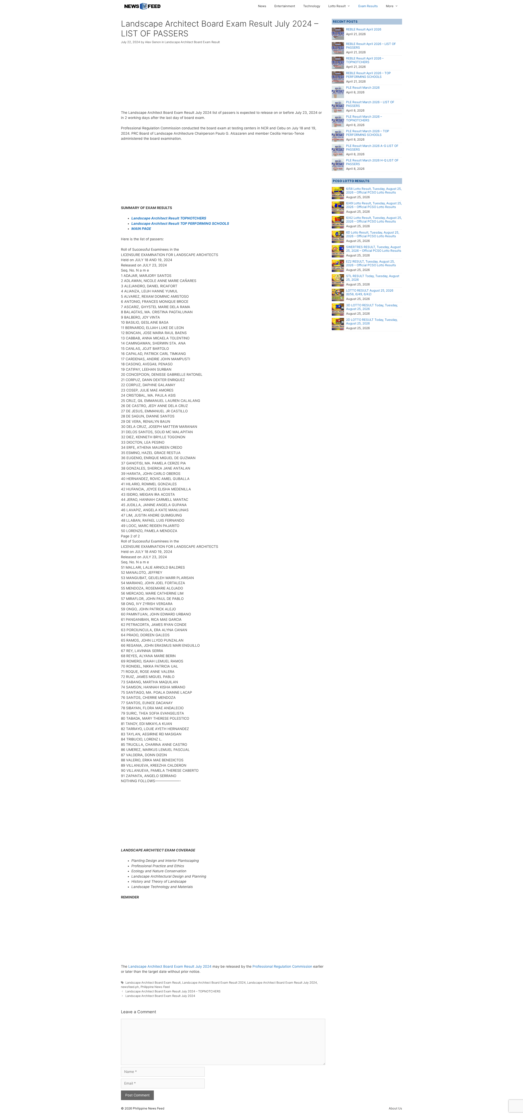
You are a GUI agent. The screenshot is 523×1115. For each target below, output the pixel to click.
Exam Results (368, 6)
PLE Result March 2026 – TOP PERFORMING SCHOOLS (367, 133)
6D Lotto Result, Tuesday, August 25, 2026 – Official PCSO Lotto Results (372, 234)
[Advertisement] (223, 79)
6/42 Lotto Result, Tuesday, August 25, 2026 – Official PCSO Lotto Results (374, 219)
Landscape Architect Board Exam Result (192, 42)
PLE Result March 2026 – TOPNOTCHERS (364, 118)
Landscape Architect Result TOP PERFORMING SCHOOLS (180, 223)
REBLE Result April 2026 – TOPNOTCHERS (365, 60)
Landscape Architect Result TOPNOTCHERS (168, 218)
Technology (311, 6)
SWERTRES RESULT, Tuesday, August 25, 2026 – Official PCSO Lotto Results (373, 249)
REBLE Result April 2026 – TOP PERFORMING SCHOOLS (368, 75)
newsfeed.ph (130, 987)
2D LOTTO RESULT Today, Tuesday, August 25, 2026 (372, 321)
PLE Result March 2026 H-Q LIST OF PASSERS (372, 162)
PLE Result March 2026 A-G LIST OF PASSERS (372, 147)
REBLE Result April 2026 (363, 29)
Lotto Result (337, 6)
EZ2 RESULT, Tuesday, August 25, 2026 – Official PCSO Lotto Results (371, 263)
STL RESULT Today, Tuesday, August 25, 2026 (372, 278)
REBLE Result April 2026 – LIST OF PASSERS (371, 45)
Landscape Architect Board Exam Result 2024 (214, 982)
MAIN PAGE (141, 229)
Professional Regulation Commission (283, 966)
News (262, 6)
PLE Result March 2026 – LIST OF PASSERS (370, 104)
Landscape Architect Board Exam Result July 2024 (169, 966)
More (389, 6)
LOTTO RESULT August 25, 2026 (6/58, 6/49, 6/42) (369, 292)
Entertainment (284, 6)
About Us (395, 1108)
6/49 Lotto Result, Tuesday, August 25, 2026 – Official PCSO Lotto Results (374, 205)
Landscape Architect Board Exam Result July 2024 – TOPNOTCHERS (172, 991)
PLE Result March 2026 (363, 87)
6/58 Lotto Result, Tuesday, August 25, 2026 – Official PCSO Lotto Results (374, 190)
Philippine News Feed (155, 987)
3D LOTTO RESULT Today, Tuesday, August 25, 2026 (372, 307)
